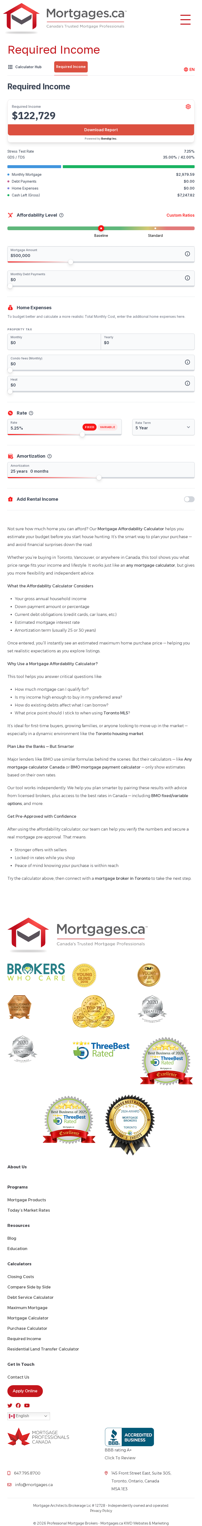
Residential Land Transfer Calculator (43, 1349)
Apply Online (25, 1391)
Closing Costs (20, 1276)
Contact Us (18, 1377)
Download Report (101, 129)
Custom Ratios (181, 215)
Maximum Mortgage (27, 1307)
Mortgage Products (26, 1200)
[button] (185, 19)
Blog (11, 1238)
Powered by (101, 138)
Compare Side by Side (29, 1287)
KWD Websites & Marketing (146, 1523)
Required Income (24, 1338)
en (192, 69)
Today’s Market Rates (28, 1210)
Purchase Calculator (27, 1328)
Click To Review (120, 1458)
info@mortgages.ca (34, 1484)
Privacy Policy (101, 1511)
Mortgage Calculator (28, 1318)
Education (17, 1248)
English (22, 1416)
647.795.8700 (27, 1473)
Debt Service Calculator (30, 1297)
